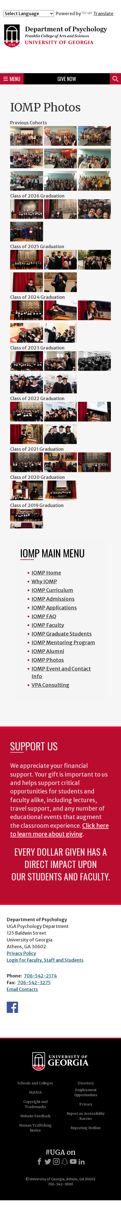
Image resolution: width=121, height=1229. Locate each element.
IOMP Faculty (48, 625)
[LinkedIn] (81, 1161)
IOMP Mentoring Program (63, 642)
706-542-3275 (34, 982)
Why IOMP (44, 581)
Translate (103, 13)
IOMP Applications (54, 607)
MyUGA (35, 1092)
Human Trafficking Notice (35, 1127)
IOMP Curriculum (52, 590)
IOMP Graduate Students (62, 634)
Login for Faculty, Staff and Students (45, 960)
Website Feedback (35, 1116)
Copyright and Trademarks (35, 1104)
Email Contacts (22, 989)
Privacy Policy (21, 953)
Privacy (85, 1104)
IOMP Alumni (48, 651)
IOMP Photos (48, 660)
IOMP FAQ (44, 616)
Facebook (12, 1007)
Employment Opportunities (85, 1092)
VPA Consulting (51, 685)
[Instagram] (56, 1161)
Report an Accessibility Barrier (86, 1116)
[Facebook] (39, 1161)
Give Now (66, 78)
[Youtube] (73, 1161)
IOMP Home (46, 572)
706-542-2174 (40, 976)
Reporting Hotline (86, 1128)
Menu (15, 78)
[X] (47, 1161)
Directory (86, 1083)
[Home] (60, 42)
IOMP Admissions (53, 599)
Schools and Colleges (35, 1083)
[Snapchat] (64, 1161)
